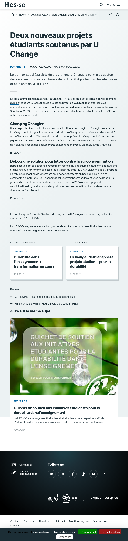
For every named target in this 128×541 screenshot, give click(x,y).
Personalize (64, 537)
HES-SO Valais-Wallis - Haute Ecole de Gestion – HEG (46, 303)
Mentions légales (79, 521)
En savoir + (16, 152)
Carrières (29, 521)
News (22, 14)
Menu (111, 5)
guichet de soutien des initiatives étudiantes (76, 226)
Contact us (25, 465)
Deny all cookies (110, 532)
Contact (15, 521)
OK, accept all (88, 532)
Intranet (60, 521)
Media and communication (28, 472)
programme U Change (69, 214)
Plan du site (45, 521)
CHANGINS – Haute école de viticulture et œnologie (45, 296)
